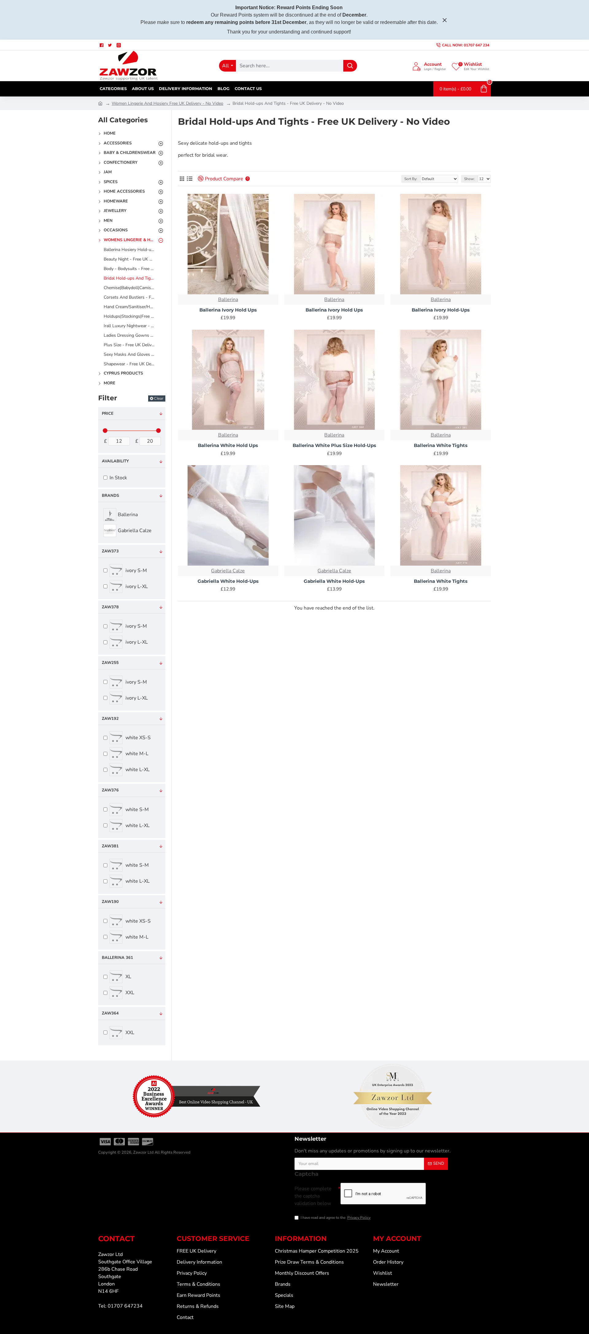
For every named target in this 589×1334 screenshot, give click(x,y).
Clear (159, 398)
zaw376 (110, 790)
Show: (469, 178)
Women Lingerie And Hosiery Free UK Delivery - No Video (167, 103)
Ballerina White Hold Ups (228, 445)
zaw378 (110, 607)
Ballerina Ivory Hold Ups (228, 310)
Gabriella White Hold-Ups (228, 581)
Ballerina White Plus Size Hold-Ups (334, 445)
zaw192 (110, 718)
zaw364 (110, 1013)
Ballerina (228, 299)
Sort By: (410, 178)
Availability (115, 461)
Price (108, 413)
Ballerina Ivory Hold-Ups (441, 310)
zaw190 (110, 901)
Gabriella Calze (228, 570)
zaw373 (110, 551)
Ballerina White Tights (441, 445)
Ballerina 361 (117, 957)
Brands (110, 495)
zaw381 (110, 846)
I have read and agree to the (336, 1217)
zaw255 (110, 662)
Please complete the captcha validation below (313, 1196)
